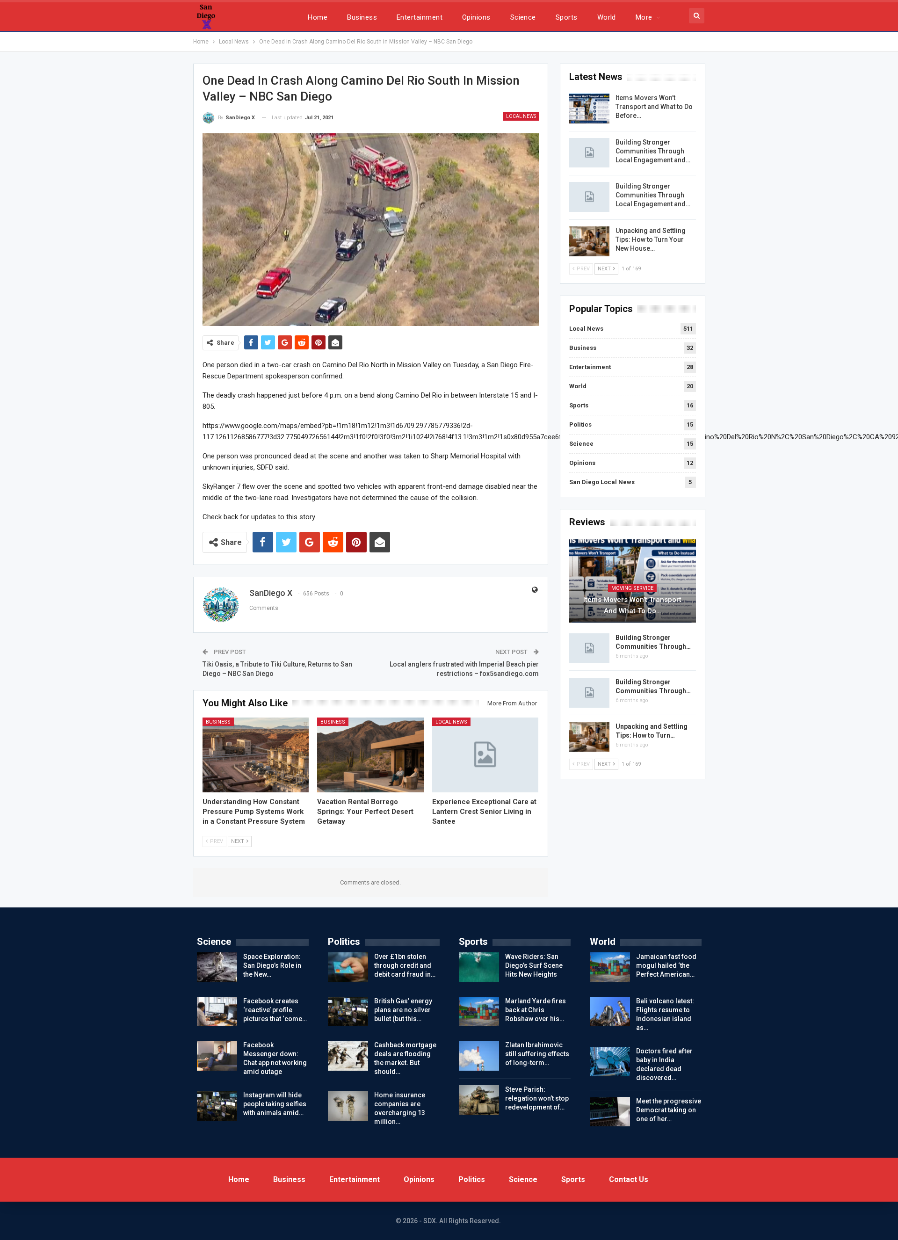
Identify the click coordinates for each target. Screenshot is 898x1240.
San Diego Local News (602, 482)
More (644, 17)
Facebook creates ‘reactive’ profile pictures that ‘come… (275, 1009)
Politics (580, 424)
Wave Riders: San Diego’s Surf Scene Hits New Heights (534, 965)
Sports (567, 17)
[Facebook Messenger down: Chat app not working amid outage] (217, 1056)
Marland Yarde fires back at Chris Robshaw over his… (535, 1009)
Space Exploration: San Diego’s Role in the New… (272, 965)
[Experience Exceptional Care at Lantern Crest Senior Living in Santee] (485, 755)
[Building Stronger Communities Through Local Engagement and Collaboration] (589, 153)
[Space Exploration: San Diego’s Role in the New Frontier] (217, 967)
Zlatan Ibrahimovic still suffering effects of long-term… (537, 1053)
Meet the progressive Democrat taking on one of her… (668, 1110)
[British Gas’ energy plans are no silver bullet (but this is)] (348, 1012)
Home (317, 17)
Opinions (476, 17)
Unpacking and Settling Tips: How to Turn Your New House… (651, 239)
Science (523, 17)
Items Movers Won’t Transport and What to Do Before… (654, 106)
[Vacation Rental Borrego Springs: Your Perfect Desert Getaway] (370, 755)
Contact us (628, 1179)
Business (362, 17)
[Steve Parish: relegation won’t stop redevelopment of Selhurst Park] (479, 1100)
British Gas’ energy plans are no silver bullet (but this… (403, 1009)
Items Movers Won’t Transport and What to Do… (632, 605)
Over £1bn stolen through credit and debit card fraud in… (404, 965)
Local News (521, 116)
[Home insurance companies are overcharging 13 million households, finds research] (348, 1106)
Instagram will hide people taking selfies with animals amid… (274, 1104)
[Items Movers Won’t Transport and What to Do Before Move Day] (589, 108)
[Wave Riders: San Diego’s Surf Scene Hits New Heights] (479, 967)
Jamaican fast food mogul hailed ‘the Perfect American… (666, 965)
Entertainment (419, 17)
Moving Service (632, 588)
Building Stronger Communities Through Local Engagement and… (653, 151)
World (606, 17)
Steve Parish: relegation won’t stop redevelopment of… (537, 1098)
